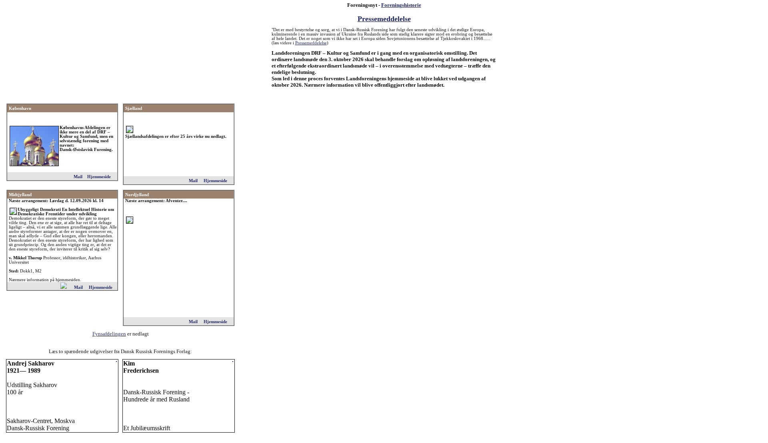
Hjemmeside (99, 177)
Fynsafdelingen (109, 334)
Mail (78, 177)
